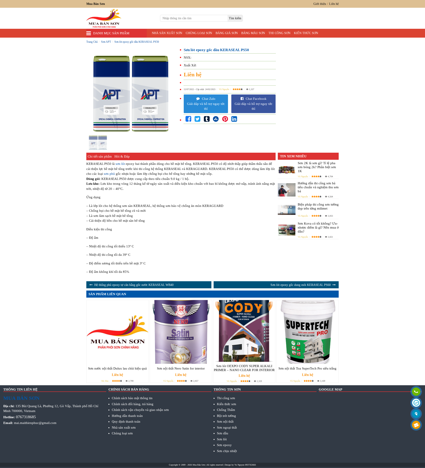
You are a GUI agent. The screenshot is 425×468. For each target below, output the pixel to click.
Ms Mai (104, 381)
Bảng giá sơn (227, 33)
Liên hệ (334, 4)
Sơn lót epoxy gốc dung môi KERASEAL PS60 (300, 285)
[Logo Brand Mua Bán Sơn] (103, 18)
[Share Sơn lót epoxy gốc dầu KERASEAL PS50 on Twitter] (197, 119)
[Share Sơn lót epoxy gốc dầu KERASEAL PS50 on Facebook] (188, 119)
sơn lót (120, 164)
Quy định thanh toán (126, 421)
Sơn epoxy (224, 445)
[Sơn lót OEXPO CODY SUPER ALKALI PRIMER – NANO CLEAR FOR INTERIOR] (244, 331)
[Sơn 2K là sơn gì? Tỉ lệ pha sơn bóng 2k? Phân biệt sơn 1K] (287, 169)
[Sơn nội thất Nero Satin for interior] (181, 332)
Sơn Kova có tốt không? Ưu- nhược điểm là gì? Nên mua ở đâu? (318, 227)
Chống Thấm (226, 410)
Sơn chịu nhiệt (227, 451)
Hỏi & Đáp (122, 156)
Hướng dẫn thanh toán (127, 416)
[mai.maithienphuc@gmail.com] (416, 425)
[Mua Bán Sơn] (416, 414)
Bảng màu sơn (253, 33)
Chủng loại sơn (199, 33)
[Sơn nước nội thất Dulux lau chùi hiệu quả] (117, 332)
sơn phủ (109, 173)
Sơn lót (222, 439)
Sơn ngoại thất (227, 427)
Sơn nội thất (225, 421)
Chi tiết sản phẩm (100, 156)
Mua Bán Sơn (199, 465)
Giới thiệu (319, 4)
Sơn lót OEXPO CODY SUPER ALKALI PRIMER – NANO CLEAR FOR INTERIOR (244, 368)
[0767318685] (416, 392)
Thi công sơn (279, 33)
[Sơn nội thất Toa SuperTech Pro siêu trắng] (307, 332)
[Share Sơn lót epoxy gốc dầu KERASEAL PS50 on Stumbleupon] (216, 119)
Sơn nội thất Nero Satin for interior (181, 368)
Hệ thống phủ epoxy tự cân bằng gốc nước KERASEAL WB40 (134, 285)
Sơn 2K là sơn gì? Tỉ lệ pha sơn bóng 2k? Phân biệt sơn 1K (317, 167)
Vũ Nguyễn (224, 89)
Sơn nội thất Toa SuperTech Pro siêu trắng (307, 368)
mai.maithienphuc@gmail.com (35, 423)
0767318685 (26, 417)
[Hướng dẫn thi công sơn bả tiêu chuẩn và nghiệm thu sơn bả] (287, 189)
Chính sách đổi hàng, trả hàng (132, 404)
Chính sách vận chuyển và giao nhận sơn (140, 410)
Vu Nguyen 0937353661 (245, 465)
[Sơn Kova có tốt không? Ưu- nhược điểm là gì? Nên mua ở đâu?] (287, 230)
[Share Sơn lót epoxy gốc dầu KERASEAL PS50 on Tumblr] (207, 119)
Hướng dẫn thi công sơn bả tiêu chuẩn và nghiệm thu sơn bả (318, 187)
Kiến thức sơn (306, 33)
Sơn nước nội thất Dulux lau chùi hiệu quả (117, 368)
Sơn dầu (222, 433)
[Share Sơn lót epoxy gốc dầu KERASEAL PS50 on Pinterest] (225, 119)
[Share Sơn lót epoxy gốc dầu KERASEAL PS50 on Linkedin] (234, 119)
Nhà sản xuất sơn (167, 33)
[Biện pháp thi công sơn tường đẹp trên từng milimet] (287, 210)
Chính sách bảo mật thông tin (132, 398)
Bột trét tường (226, 416)
